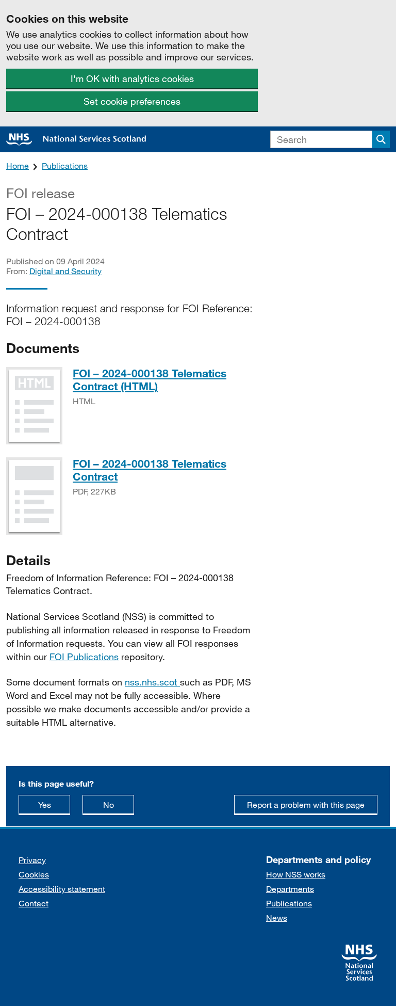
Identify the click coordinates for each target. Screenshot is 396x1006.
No (118, 804)
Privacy (32, 860)
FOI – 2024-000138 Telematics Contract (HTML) (149, 379)
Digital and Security (65, 271)
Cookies (34, 874)
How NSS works (295, 874)
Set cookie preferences (132, 101)
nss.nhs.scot (152, 682)
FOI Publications (84, 656)
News (276, 917)
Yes (54, 804)
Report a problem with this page (306, 804)
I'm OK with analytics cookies (132, 78)
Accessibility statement (62, 888)
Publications (65, 165)
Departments (290, 888)
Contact (33, 903)
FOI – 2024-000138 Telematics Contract (149, 470)
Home (17, 165)
